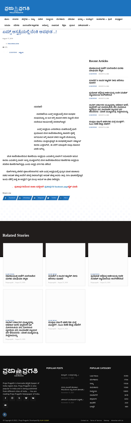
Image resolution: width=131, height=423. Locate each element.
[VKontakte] (33, 398)
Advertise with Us (117, 421)
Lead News (13, 52)
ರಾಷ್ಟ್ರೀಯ (49, 19)
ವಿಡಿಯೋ (71, 19)
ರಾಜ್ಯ (33, 19)
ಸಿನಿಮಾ (7, 25)
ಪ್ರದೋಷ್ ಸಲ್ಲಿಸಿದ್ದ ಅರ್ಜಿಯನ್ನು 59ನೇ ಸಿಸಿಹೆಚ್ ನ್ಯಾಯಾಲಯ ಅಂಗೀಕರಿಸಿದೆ (108, 94)
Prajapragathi (13, 43)
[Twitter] (19, 398)
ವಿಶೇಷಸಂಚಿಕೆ (83, 25)
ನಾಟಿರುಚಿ (55, 25)
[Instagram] (12, 398)
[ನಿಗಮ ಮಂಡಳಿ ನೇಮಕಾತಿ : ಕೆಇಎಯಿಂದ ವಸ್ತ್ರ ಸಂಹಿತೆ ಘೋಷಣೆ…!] (52, 390)
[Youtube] (5, 405)
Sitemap (106, 421)
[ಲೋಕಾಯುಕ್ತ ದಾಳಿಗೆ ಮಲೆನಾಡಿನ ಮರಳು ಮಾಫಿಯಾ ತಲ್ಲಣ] (23, 257)
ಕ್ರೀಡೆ (110, 19)
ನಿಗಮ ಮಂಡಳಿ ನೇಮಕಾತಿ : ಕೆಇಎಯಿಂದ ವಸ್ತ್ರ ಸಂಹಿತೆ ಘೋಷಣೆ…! (72, 388)
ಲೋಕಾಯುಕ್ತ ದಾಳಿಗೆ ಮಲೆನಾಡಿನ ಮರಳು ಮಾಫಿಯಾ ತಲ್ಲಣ (106, 70)
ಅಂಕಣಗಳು (100, 19)
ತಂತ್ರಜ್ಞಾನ (118, 19)
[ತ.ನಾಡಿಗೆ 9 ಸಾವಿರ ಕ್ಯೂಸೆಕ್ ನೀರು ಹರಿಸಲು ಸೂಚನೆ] (65, 257)
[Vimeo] (26, 398)
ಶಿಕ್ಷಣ (64, 25)
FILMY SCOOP (44, 420)
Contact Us (84, 421)
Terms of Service (96, 421)
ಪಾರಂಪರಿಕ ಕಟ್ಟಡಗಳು (31, 25)
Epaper (15, 19)
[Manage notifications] (5, 414)
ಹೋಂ (6, 19)
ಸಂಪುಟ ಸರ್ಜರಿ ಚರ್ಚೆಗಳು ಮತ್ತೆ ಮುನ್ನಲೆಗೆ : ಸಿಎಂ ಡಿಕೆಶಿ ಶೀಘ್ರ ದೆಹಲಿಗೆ (107, 123)
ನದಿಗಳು (16, 25)
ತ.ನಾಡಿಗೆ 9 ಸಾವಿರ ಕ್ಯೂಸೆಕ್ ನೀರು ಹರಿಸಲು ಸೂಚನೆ (106, 82)
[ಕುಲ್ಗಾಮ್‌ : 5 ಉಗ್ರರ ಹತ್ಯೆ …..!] (52, 378)
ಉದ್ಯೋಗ (89, 19)
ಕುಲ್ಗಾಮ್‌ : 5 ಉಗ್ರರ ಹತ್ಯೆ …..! (70, 375)
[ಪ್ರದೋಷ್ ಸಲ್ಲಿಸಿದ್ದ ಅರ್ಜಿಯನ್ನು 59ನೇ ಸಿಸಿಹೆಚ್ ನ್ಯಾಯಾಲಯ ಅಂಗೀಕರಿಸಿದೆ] (108, 257)
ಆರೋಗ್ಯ (45, 25)
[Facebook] (5, 398)
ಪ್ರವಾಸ (72, 25)
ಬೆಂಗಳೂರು (60, 19)
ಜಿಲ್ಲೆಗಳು (25, 19)
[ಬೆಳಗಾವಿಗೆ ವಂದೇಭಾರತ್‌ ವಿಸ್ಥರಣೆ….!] (52, 403)
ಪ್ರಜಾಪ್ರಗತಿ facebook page (56, 187)
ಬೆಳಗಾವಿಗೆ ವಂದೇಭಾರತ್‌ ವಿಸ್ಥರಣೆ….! (72, 399)
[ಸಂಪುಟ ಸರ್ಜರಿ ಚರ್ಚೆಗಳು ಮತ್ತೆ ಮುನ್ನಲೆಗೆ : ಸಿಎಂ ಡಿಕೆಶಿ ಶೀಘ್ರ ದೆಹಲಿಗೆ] (65, 303)
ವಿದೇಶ (40, 19)
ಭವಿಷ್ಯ (80, 19)
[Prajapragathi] (4, 44)
